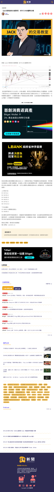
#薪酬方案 (36, 387)
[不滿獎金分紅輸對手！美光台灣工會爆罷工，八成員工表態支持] (47, 350)
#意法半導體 (40, 397)
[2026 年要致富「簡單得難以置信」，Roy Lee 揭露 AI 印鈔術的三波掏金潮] (47, 364)
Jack (6, 13)
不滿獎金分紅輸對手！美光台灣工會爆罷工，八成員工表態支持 (20, 348)
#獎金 (10, 387)
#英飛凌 (33, 399)
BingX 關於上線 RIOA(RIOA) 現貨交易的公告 (18, 323)
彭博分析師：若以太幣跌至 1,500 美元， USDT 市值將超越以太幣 (19, 269)
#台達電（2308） (22, 397)
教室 (21, 242)
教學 (17, 242)
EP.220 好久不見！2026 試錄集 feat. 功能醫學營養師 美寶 (19, 431)
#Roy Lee (47, 392)
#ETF (29, 394)
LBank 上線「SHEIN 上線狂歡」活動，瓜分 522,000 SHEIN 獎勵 (24, 330)
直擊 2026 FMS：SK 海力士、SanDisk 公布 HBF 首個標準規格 (20, 377)
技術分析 (12, 242)
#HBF (39, 399)
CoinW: (4, 309)
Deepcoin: (5, 302)
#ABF (5, 389)
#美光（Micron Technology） (20, 387)
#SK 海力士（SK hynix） (13, 384)
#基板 (41, 389)
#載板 (28, 392)
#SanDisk (45, 399)
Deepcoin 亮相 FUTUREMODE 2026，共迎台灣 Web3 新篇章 (25, 302)
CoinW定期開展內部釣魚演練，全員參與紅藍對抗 (20, 309)
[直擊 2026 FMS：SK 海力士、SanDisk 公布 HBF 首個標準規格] (47, 379)
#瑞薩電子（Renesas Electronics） (11, 399)
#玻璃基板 (11, 392)
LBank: (4, 295)
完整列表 (48, 284)
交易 (7, 242)
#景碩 (46, 389)
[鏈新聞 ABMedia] (27, 2)
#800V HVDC (7, 394)
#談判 (48, 387)
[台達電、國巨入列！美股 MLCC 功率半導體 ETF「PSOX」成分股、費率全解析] (47, 372)
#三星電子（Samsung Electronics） (29, 384)
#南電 (23, 389)
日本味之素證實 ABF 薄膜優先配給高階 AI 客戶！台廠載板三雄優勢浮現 (22, 355)
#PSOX (39, 394)
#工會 (5, 387)
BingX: (4, 316)
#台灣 (45, 384)
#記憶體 (43, 387)
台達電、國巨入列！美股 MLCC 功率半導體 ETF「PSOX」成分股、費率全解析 (23, 370)
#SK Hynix (6, 402)
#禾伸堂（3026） (25, 399)
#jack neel (40, 392)
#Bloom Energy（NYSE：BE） (18, 394)
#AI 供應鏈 (11, 389)
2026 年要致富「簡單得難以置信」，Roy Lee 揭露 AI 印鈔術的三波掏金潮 (23, 363)
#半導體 (18, 389)
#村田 (47, 397)
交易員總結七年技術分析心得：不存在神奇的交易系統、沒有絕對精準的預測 (22, 273)
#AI (5, 384)
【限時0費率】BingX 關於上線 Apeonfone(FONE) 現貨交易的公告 (24, 316)
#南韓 (40, 384)
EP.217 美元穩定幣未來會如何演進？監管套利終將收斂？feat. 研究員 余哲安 (24, 442)
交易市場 (4, 8)
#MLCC (34, 394)
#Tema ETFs (46, 394)
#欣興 (5, 392)
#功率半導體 (13, 397)
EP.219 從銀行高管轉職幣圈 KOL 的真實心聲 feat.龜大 (18, 436)
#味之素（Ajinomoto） (32, 389)
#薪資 (30, 387)
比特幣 (25, 242)
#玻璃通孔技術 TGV (20, 392)
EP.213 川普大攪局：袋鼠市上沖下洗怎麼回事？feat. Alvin (19, 447)
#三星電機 (6, 397)
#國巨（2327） (32, 397)
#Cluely (33, 392)
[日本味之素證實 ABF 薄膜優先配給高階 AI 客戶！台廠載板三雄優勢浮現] (47, 357)
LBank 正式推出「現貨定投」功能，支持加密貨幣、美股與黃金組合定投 (26, 295)
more (49, 335)
